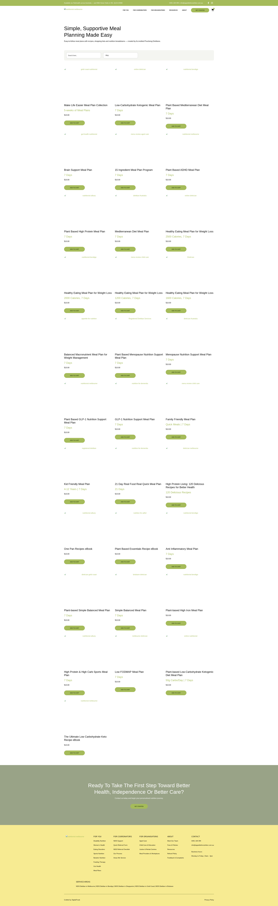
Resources (173, 10)
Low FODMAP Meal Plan (129, 671)
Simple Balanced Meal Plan (130, 610)
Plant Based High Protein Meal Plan (84, 231)
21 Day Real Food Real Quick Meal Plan (138, 484)
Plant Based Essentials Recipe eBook (136, 548)
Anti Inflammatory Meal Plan (182, 548)
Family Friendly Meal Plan (180, 419)
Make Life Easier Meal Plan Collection (85, 105)
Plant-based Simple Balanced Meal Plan (87, 610)
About (184, 10)
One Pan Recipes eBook (78, 548)
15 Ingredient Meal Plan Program (134, 169)
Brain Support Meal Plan (78, 169)
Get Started (200, 10)
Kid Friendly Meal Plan (77, 484)
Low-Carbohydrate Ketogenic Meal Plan (137, 105)
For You (126, 10)
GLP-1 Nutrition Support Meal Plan (135, 419)
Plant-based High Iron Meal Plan (184, 610)
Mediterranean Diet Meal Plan (132, 231)
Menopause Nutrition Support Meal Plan (188, 354)
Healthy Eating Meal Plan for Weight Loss (189, 231)
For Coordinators (140, 10)
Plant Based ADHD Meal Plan (183, 169)
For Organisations (158, 10)
